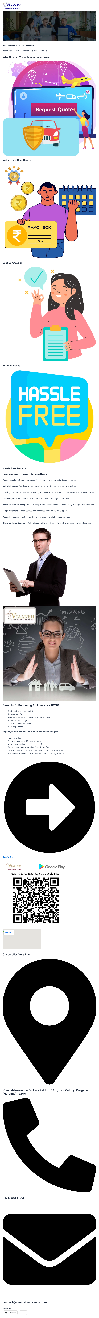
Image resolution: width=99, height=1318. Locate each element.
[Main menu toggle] (93, 5)
